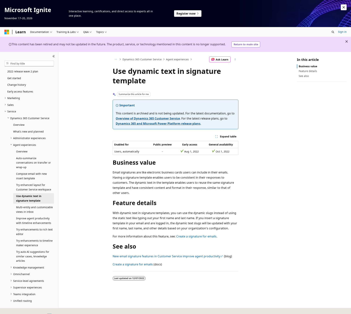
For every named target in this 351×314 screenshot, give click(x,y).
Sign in (342, 31)
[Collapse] (53, 56)
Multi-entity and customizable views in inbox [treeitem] (34, 209)
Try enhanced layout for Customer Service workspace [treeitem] (33, 187)
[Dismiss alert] (344, 7)
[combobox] (29, 63)
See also (304, 75)
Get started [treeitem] (14, 78)
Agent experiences (177, 59)
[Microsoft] (6, 32)
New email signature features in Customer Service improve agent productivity (166, 256)
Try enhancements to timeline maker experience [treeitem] (34, 243)
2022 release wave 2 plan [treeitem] (22, 71)
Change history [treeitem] (16, 84)
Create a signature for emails (196, 236)
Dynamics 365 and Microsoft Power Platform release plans (158, 124)
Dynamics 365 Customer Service (142, 59)
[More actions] (235, 59)
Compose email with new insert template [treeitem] (31, 176)
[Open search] (333, 32)
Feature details (308, 71)
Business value (308, 66)
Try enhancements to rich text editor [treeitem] (34, 232)
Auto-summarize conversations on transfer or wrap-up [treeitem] (33, 162)
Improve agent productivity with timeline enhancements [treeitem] (33, 221)
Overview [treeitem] (18, 124)
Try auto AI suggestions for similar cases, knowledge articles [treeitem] (32, 256)
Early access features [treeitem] (20, 91)
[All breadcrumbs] (116, 59)
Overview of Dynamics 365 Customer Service (148, 118)
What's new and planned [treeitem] (28, 131)
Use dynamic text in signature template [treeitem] (28, 198)
